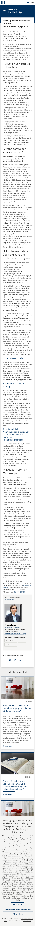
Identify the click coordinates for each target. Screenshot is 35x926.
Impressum (27, 921)
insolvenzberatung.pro (12, 627)
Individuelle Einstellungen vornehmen (18, 909)
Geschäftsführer (11, 641)
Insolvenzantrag (11, 645)
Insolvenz (22, 641)
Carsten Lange (10, 625)
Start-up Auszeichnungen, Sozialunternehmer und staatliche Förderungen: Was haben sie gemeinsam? (16, 785)
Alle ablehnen (17, 905)
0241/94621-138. (19, 592)
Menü (32, 3)
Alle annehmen (18, 914)
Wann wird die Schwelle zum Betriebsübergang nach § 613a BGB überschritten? (17, 708)
